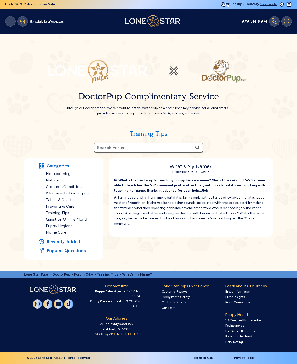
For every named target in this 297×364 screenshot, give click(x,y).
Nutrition (54, 180)
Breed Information (238, 291)
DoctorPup (61, 274)
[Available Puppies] (22, 21)
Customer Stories (174, 302)
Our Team (168, 308)
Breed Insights (235, 297)
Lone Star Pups (36, 274)
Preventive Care (60, 206)
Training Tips (57, 212)
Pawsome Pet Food (238, 336)
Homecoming (58, 173)
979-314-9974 (254, 21)
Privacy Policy (244, 358)
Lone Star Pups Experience (185, 286)
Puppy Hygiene (59, 225)
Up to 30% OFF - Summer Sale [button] (30, 4)
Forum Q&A (83, 274)
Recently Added (63, 241)
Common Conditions (64, 186)
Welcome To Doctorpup (67, 193)
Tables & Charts (59, 199)
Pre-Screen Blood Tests (241, 331)
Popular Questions (66, 250)
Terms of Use (203, 358)
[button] (281, 4)
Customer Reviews (174, 291)
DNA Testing (234, 342)
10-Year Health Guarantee (243, 320)
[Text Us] (286, 21)
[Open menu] (10, 21)
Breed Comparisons (239, 302)
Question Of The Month (67, 219)
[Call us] (274, 21)
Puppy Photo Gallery (176, 297)
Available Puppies (47, 21)
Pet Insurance (234, 325)
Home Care (56, 232)
